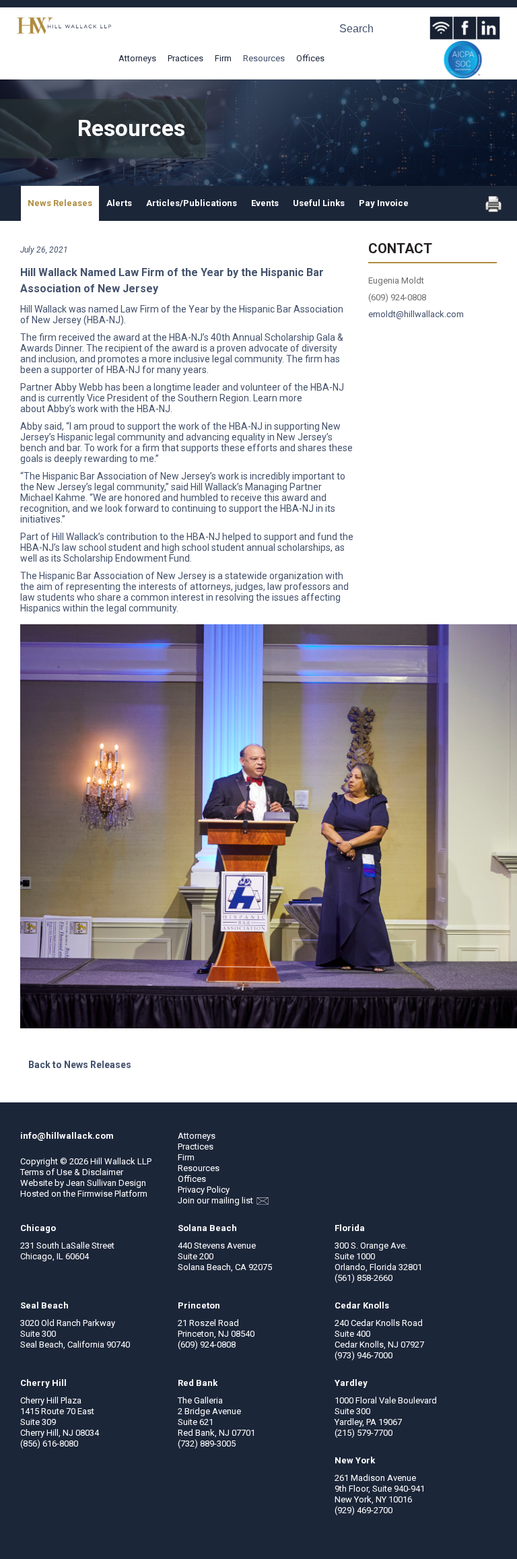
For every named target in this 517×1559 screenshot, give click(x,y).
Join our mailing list (216, 1200)
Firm (223, 58)
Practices (185, 58)
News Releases (60, 203)
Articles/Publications (191, 203)
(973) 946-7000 (363, 1355)
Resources (264, 58)
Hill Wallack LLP (120, 1161)
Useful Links (319, 203)
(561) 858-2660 (363, 1278)
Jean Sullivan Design (106, 1183)
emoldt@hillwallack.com (416, 314)
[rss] (441, 28)
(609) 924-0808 (207, 1344)
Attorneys (137, 58)
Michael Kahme (52, 497)
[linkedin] (488, 28)
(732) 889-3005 (207, 1443)
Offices (310, 58)
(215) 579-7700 (363, 1433)
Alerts (119, 203)
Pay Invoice (384, 203)
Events (265, 203)
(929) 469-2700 (363, 1510)
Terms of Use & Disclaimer (71, 1172)
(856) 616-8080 (49, 1443)
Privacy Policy (204, 1190)
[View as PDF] (493, 209)
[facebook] (465, 28)
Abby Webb (79, 387)
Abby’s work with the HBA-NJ (108, 408)
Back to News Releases (79, 1064)
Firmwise (94, 1194)
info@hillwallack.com (67, 1136)
